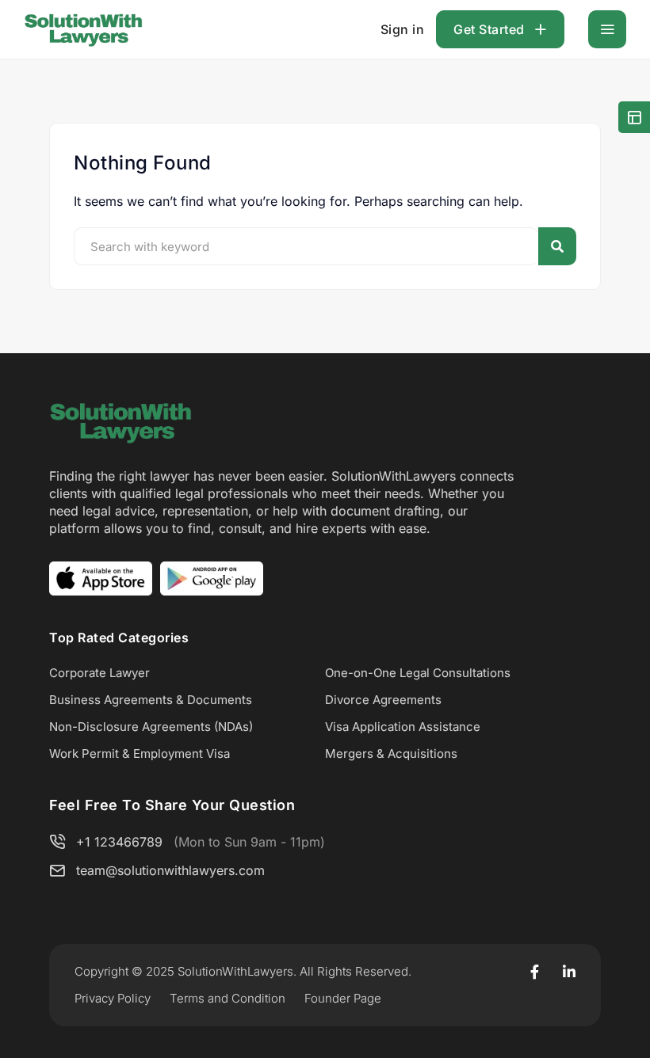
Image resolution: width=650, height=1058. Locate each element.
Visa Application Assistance (402, 726)
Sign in (402, 29)
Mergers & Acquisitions (391, 753)
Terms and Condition (227, 998)
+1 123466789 (119, 842)
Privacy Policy (113, 998)
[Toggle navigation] (607, 29)
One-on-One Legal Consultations (417, 672)
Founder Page (342, 998)
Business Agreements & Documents (150, 699)
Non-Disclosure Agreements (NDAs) (151, 726)
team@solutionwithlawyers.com (170, 870)
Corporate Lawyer (99, 672)
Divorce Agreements (383, 699)
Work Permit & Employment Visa (139, 753)
